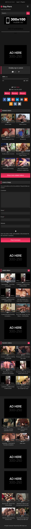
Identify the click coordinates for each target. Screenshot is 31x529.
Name (3, 210)
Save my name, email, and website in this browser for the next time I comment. (15, 234)
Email (3, 217)
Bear (8, 93)
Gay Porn (7, 6)
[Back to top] (26, 524)
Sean (17, 87)
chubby (15, 93)
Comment (3, 190)
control (23, 93)
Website (3, 223)
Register (23, 2)
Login (17, 2)
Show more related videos (15, 175)
